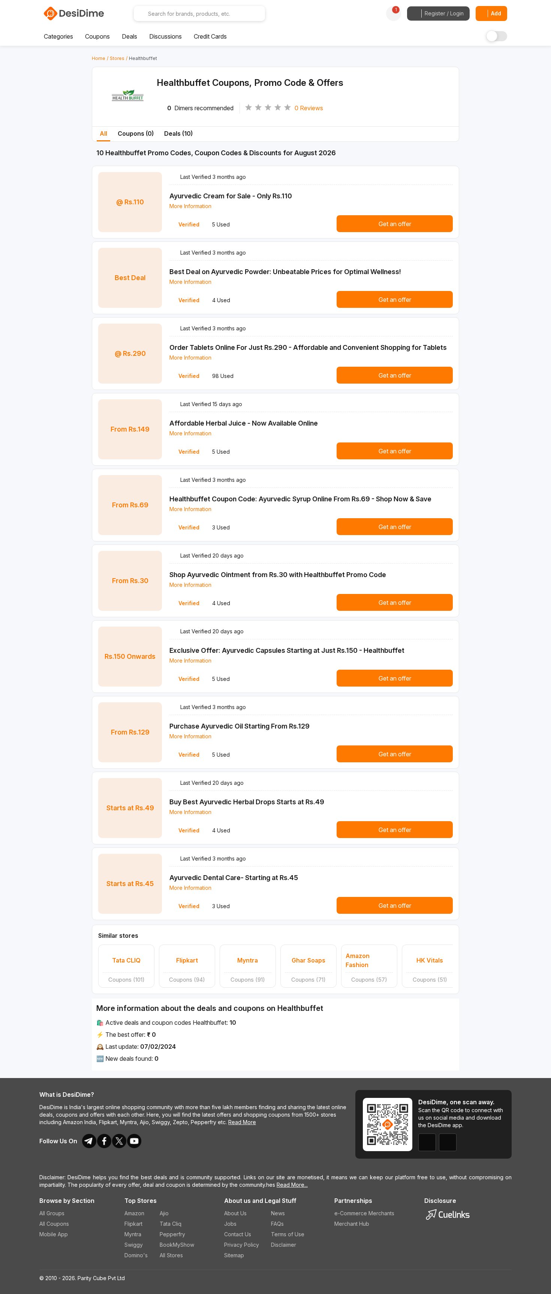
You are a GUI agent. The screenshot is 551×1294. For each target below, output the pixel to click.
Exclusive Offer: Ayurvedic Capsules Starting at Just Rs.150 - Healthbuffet (286, 650)
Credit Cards (210, 36)
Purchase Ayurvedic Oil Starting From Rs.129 (239, 726)
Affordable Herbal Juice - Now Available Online (243, 423)
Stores (117, 58)
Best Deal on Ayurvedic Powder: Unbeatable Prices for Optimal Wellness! (285, 272)
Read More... (292, 1185)
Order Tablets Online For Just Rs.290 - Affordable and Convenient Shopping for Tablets (308, 347)
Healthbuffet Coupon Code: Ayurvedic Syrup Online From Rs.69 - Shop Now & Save (300, 499)
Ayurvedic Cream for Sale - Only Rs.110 (230, 196)
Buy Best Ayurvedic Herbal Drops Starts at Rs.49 (246, 802)
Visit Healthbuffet (127, 106)
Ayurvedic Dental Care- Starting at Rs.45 (233, 878)
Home (98, 58)
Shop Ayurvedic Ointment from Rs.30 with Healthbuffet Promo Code (277, 575)
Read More (242, 1122)
